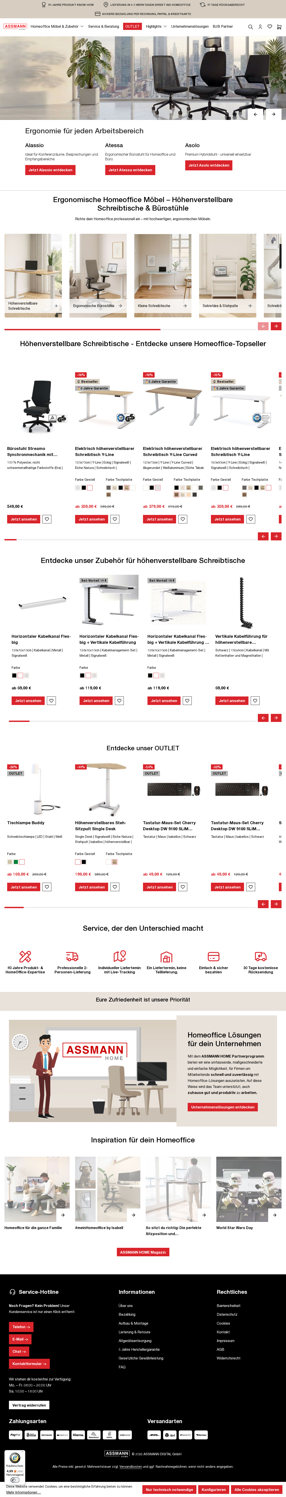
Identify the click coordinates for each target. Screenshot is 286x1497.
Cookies (223, 1323)
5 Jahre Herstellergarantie (139, 1349)
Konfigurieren (214, 1489)
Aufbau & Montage (133, 1323)
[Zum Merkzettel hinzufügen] (46, 519)
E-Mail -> (20, 1339)
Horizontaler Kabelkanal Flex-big (41, 639)
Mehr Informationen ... (23, 1492)
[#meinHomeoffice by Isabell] (107, 1194)
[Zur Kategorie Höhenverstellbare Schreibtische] (33, 276)
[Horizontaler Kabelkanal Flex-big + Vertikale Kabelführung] (110, 603)
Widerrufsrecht (228, 1358)
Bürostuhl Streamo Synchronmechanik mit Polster (30, 452)
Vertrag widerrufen (29, 1405)
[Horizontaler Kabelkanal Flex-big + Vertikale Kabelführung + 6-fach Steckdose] (178, 603)
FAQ (122, 1367)
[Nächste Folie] (274, 114)
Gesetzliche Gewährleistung (141, 1358)
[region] (67, 4)
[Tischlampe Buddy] (38, 789)
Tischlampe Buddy (25, 822)
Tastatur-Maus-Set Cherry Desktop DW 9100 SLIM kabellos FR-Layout (237, 826)
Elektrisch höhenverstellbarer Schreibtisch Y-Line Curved (172, 451)
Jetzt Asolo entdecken (209, 165)
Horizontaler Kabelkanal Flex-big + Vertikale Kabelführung (109, 639)
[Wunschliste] (270, 26)
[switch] (15, 1480)
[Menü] (22, 1452)
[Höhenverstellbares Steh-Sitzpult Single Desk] (106, 789)
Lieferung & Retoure (134, 1332)
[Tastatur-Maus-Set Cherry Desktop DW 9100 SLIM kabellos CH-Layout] (174, 789)
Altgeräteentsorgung (135, 1340)
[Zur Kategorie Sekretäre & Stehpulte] (227, 276)
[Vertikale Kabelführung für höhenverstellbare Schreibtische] (246, 603)
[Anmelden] (260, 26)
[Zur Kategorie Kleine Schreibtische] (162, 276)
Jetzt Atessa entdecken (130, 170)
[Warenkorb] (279, 26)
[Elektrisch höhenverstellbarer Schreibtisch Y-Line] (106, 406)
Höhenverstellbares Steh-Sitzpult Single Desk (100, 825)
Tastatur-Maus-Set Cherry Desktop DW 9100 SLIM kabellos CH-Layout (169, 826)
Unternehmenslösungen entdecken (222, 1107)
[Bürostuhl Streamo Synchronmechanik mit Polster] (38, 406)
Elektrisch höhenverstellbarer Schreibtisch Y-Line (105, 451)
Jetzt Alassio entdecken (50, 170)
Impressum (225, 1340)
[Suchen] (251, 26)
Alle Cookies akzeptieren (257, 1489)
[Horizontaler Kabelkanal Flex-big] (42, 603)
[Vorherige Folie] (255, 114)
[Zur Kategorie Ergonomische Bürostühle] (98, 276)
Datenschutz (227, 1314)
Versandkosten (131, 1466)
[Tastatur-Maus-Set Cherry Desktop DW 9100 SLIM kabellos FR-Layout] (242, 789)
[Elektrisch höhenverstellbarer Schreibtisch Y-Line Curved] (174, 406)
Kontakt (223, 1332)
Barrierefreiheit (228, 1305)
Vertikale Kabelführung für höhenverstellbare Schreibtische (241, 639)
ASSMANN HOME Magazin (143, 1252)
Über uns (126, 1305)
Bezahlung (127, 1314)
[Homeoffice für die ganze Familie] (37, 1194)
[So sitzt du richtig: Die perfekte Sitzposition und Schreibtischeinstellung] (178, 1197)
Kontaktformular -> (29, 1363)
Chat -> (19, 1351)
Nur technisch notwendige (169, 1489)
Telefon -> (21, 1327)
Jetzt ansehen (24, 519)
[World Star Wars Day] (249, 1194)
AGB (220, 1349)
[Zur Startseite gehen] (15, 26)
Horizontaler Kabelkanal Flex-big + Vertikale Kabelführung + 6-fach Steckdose (177, 639)
